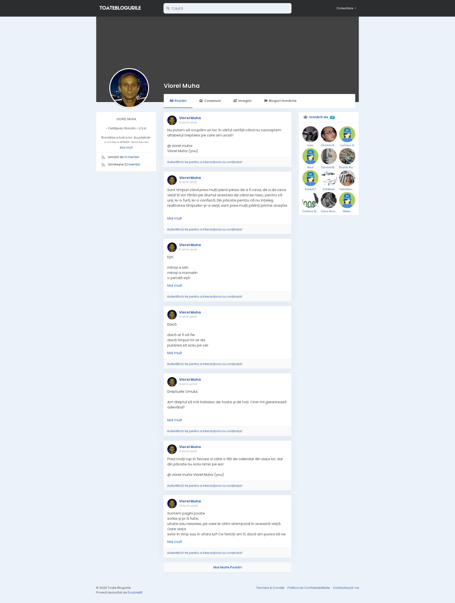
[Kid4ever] (329, 178)
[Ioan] (310, 134)
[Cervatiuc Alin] (347, 178)
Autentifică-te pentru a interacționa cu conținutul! (204, 162)
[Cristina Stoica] (310, 200)
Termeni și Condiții (270, 587)
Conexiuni (212, 100)
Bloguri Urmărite (282, 100)
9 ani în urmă (188, 122)
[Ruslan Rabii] (347, 156)
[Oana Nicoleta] (329, 200)
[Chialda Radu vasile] (329, 134)
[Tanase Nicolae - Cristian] (329, 156)
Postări (181, 100)
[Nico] (310, 156)
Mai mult (126, 147)
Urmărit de (318, 117)
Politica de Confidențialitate (309, 587)
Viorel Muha (182, 86)
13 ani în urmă (188, 506)
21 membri (131, 157)
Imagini (244, 100)
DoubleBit (135, 592)
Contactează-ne (346, 587)
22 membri (132, 164)
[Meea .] (347, 200)
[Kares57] (310, 178)
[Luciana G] (347, 134)
